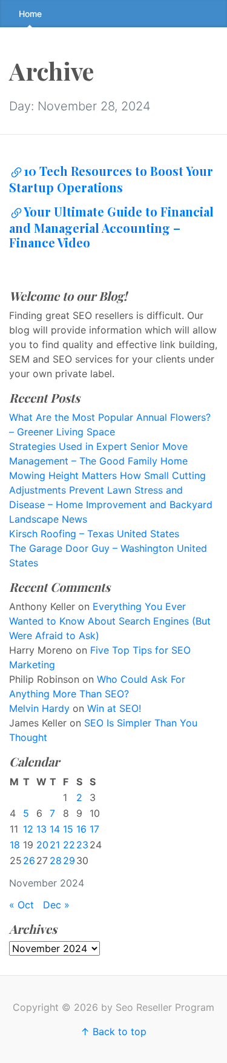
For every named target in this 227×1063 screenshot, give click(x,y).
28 (56, 860)
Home (30, 13)
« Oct (21, 905)
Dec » (56, 905)
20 (42, 845)
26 (29, 860)
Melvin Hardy (39, 708)
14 (55, 829)
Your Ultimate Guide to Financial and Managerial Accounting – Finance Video (111, 226)
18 (15, 845)
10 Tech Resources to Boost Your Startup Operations (111, 179)
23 (82, 845)
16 (81, 829)
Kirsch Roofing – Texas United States (94, 534)
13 (41, 829)
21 (55, 845)
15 (68, 829)
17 (94, 829)
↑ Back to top (113, 1031)
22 (69, 845)
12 (28, 829)
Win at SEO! (114, 708)
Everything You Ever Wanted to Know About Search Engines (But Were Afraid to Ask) (110, 621)
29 (69, 860)
